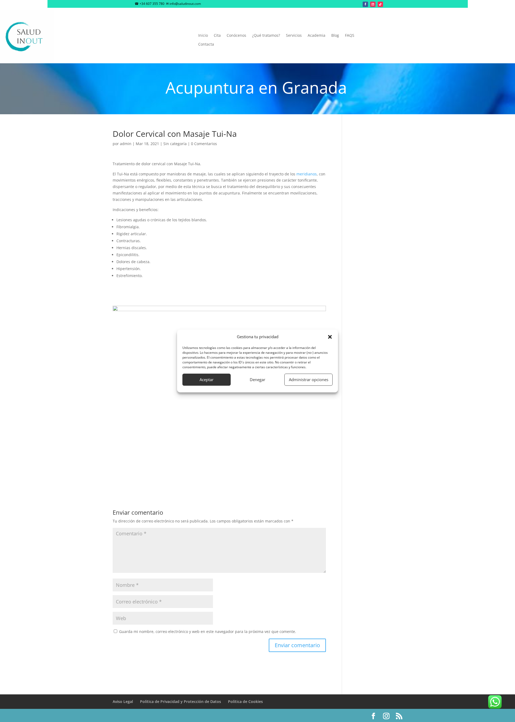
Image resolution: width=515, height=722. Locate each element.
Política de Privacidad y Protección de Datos (180, 701)
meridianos (306, 173)
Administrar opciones (308, 379)
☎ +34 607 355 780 (149, 3)
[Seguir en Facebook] (365, 4)
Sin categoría (175, 143)
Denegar (257, 379)
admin (125, 143)
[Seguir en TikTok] (380, 4)
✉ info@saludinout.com (183, 3)
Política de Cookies (245, 701)
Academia (316, 35)
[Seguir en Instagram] (373, 4)
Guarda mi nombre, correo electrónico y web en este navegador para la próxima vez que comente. (207, 631)
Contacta (206, 44)
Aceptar (207, 379)
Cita (217, 35)
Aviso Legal (123, 701)
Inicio (203, 35)
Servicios (294, 35)
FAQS (349, 35)
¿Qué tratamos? (266, 35)
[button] (330, 337)
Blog (335, 35)
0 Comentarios (204, 143)
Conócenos (236, 35)
